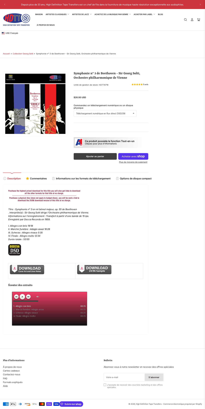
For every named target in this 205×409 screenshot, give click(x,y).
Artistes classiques (56, 14)
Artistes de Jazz (80, 14)
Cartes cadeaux (11, 370)
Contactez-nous (11, 374)
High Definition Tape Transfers (148, 404)
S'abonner (154, 377)
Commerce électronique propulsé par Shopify (182, 404)
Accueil (6, 53)
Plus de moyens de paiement (133, 162)
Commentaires (38, 178)
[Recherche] (185, 19)
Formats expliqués (13, 382)
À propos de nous (12, 366)
